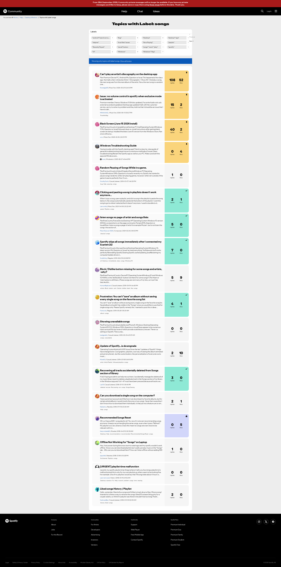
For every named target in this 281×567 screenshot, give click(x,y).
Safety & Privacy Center (20, 562)
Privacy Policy (35, 562)
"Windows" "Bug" (149, 52)
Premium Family (177, 534)
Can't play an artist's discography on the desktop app (128, 74)
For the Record (56, 534)
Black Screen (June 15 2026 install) (118, 123)
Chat (140, 11)
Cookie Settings (49, 562)
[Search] (262, 11)
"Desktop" (146, 38)
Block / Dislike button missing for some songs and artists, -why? (131, 270)
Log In (269, 11)
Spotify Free (175, 545)
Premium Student (177, 540)
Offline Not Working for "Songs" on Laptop (123, 442)
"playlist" (171, 42)
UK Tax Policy (101, 562)
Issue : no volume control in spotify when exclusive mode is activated (130, 98)
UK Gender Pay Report (116, 562)
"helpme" (95, 42)
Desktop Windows (31, 17)
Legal (7, 562)
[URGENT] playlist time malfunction (119, 466)
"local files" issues (124, 42)
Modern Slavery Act (86, 562)
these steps (154, 5)
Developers (95, 529)
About (53, 524)
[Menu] (276, 11)
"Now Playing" (148, 42)
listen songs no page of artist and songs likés (124, 217)
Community (15, 11)
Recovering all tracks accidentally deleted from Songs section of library (129, 372)
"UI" (93, 52)
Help (124, 11)
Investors (94, 540)
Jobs (53, 529)
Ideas (156, 11)
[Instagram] (259, 521)
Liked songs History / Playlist (115, 488)
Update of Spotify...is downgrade (118, 345)
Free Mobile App (137, 534)
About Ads (61, 562)
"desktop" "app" (173, 38)
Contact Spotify (137, 540)
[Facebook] (273, 521)
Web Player (135, 529)
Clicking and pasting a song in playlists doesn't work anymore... (128, 194)
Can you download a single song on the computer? (127, 395)
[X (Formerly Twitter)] (266, 521)
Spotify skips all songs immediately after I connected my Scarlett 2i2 (130, 243)
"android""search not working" (102, 38)
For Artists (95, 524)
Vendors (94, 545)
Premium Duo (176, 529)
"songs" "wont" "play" (150, 47)
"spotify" (171, 47)
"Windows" (121, 52)
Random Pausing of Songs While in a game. (123, 167)
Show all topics (126, 61)
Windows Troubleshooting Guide (118, 145)
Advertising (95, 534)
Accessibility (73, 562)
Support (134, 524)
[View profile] (97, 75)
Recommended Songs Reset (115, 417)
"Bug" (120, 38)
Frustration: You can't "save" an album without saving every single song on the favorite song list (128, 298)
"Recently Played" (98, 47)
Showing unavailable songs (115, 321)
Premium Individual (178, 524)
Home (16, 17)
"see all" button (123, 47)
